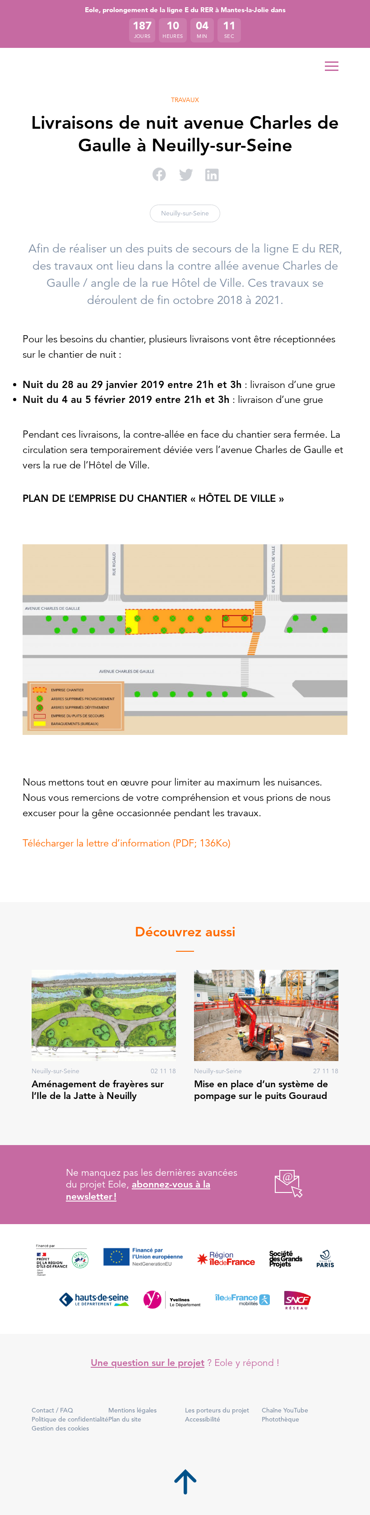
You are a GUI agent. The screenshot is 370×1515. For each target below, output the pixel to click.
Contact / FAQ (52, 1410)
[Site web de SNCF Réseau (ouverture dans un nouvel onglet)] (297, 1299)
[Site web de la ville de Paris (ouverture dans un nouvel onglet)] (325, 1260)
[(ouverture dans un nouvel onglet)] (278, 1184)
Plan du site (124, 1419)
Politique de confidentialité (70, 1419)
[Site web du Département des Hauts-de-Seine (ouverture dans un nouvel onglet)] (94, 1299)
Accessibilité (202, 1419)
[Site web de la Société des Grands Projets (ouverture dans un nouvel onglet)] (286, 1260)
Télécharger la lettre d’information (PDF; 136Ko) (127, 843)
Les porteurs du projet (217, 1410)
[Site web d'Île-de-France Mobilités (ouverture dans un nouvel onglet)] (242, 1299)
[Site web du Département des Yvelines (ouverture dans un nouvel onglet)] (172, 1299)
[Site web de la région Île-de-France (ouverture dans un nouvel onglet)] (226, 1260)
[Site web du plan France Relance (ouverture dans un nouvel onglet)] (62, 1260)
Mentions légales (132, 1410)
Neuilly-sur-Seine (185, 213)
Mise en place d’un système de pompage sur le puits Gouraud (261, 1089)
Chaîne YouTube (285, 1410)
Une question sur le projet (147, 1362)
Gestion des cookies (60, 1428)
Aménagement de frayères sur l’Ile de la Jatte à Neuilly (98, 1089)
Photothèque (280, 1419)
